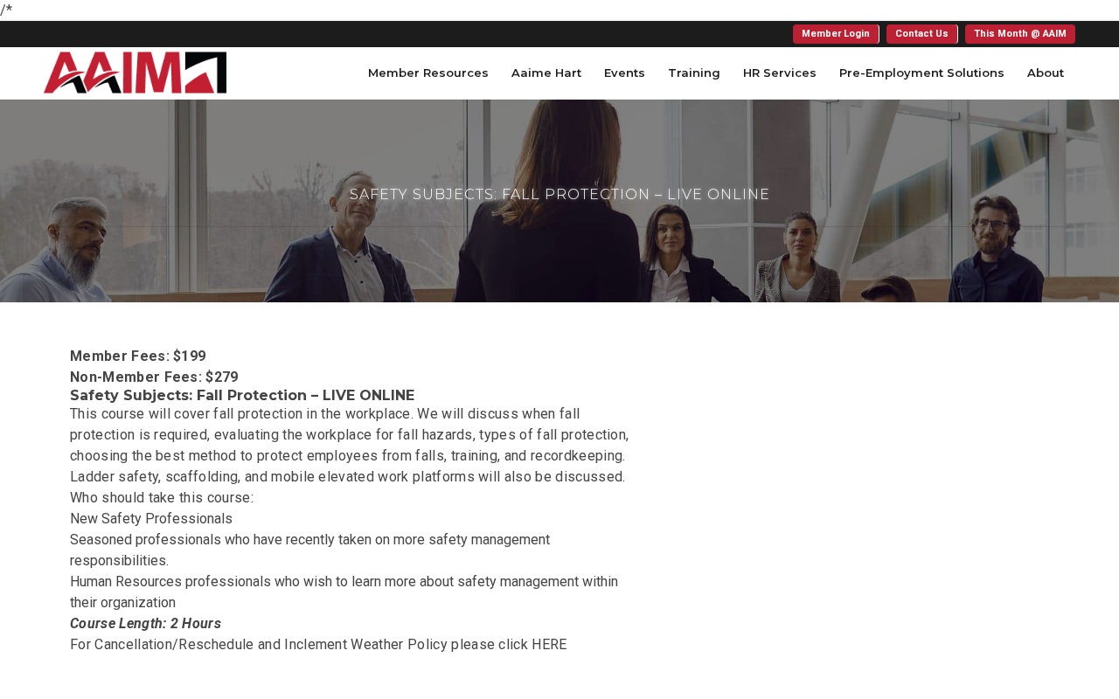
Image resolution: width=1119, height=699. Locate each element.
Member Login (836, 33)
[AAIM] (135, 72)
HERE (549, 644)
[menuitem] (836, 34)
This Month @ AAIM (1020, 33)
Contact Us (922, 33)
